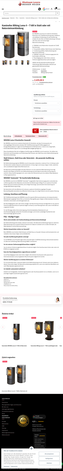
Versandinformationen (8, 411)
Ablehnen (49, 463)
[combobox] (47, 103)
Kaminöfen (44, 71)
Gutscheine (5, 402)
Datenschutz (14, 466)
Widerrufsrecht (6, 435)
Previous (3, 327)
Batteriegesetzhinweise (8, 432)
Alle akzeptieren (49, 454)
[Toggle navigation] (3, 9)
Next (60, 327)
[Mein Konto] (51, 9)
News (3, 413)
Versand (23, 469)
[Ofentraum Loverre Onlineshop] (31, 3)
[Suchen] (57, 13)
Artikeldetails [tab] (18, 136)
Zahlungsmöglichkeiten (8, 409)
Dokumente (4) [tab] (43, 136)
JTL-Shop (59, 469)
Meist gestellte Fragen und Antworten (11, 404)
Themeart (47, 469)
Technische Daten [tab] (30, 136)
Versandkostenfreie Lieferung (45, 82)
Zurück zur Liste (5, 18)
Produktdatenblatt (37, 77)
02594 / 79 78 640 (7, 302)
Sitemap (4, 428)
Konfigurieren (49, 458)
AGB (3, 426)
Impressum (6, 466)
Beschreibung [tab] (7, 136)
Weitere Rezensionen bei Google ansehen (39, 429)
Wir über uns (5, 407)
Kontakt (4, 421)
